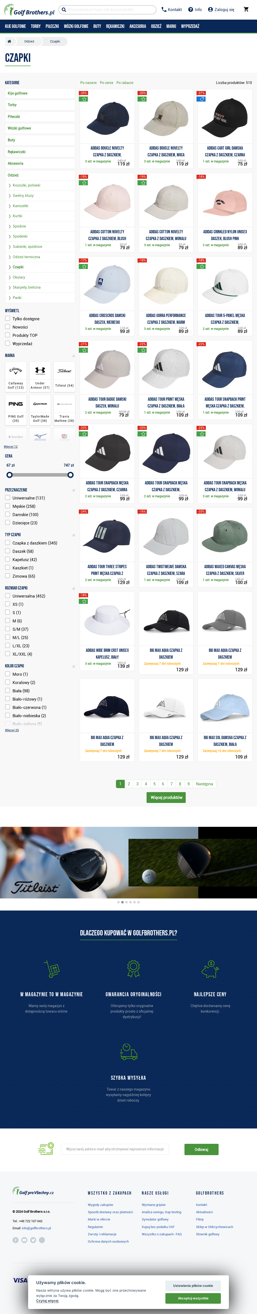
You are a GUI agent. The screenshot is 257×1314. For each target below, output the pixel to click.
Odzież (13, 175)
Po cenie (106, 83)
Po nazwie (88, 83)
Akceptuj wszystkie (193, 1298)
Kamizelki (20, 206)
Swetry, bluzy (23, 196)
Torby (12, 105)
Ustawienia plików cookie (193, 1286)
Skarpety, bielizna (27, 287)
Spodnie (19, 226)
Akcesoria (15, 163)
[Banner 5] (134, 902)
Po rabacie (124, 83)
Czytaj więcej (47, 1301)
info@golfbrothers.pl (36, 1228)
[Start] (10, 41)
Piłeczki (14, 117)
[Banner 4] (130, 902)
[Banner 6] (138, 902)
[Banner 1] (118, 902)
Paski (17, 298)
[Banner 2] (122, 902)
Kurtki (17, 216)
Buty (11, 140)
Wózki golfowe (19, 128)
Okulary (19, 277)
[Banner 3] (126, 902)
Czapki (18, 267)
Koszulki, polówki (26, 185)
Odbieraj (201, 1150)
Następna (204, 784)
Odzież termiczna (26, 257)
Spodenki (20, 236)
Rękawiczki (17, 152)
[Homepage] (29, 10)
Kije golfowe (17, 93)
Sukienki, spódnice (27, 247)
